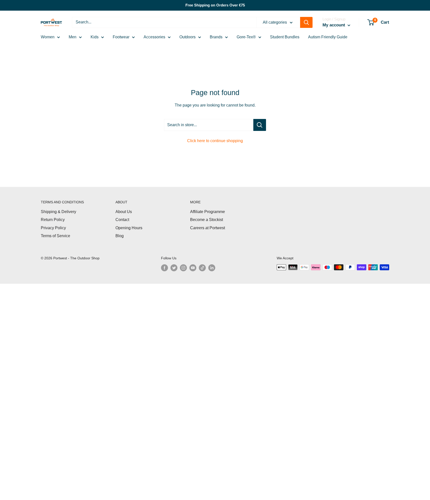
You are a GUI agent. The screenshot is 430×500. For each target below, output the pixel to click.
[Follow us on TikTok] (202, 267)
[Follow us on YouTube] (192, 267)
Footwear (121, 37)
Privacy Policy (53, 228)
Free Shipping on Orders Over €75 (215, 5)
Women (47, 37)
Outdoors (187, 37)
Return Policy (53, 220)
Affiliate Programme (207, 212)
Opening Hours (128, 228)
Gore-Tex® (246, 37)
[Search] (306, 22)
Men (72, 37)
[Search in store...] (259, 125)
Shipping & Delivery (58, 212)
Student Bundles (284, 37)
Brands (216, 37)
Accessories (154, 37)
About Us (123, 212)
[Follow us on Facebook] (164, 267)
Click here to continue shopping (215, 141)
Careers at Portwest (207, 228)
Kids (95, 37)
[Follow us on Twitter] (173, 267)
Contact (122, 220)
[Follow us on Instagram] (183, 267)
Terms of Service (55, 236)
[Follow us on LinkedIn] (211, 267)
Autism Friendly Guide (327, 37)
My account (334, 25)
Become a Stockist (206, 220)
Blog (119, 236)
